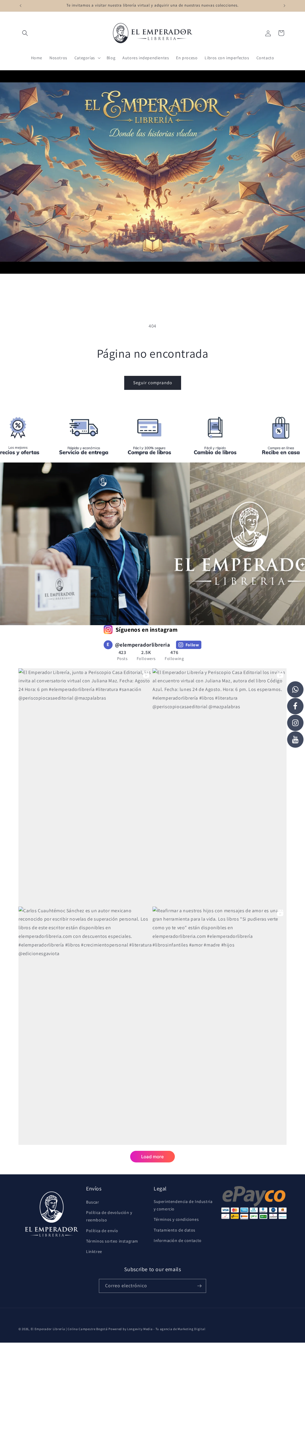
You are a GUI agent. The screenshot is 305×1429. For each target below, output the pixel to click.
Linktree (94, 1251)
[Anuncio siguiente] (284, 5)
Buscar (92, 1202)
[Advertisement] (152, 1384)
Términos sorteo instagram (112, 1241)
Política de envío (102, 1230)
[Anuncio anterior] (20, 5)
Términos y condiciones (176, 1219)
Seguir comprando (152, 382)
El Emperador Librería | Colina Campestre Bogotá (69, 1329)
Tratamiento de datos (174, 1230)
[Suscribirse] (199, 1286)
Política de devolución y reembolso (109, 1216)
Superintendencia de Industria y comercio (183, 1205)
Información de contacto (178, 1240)
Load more (152, 1156)
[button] (25, 33)
